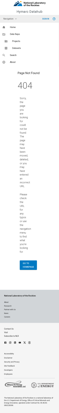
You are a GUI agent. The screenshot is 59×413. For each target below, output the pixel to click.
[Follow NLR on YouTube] (20, 343)
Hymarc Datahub (30, 12)
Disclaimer (8, 358)
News (6, 313)
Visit (6, 332)
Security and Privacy (11, 362)
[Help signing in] (54, 19)
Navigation (8, 18)
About (6, 302)
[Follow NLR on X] (24, 343)
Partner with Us (10, 310)
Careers (7, 317)
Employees (8, 374)
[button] (29, 27)
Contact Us (9, 329)
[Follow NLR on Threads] (29, 343)
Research (8, 306)
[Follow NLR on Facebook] (5, 343)
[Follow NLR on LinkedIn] (15, 343)
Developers (8, 370)
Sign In (45, 19)
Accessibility (9, 354)
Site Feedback (9, 366)
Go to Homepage (28, 265)
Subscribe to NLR (11, 336)
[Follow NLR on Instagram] (10, 343)
